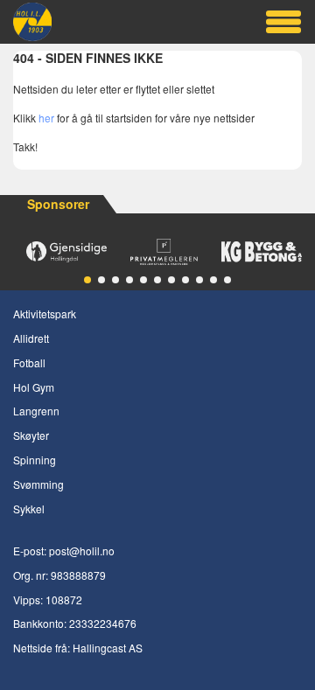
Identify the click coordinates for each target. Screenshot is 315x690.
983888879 (78, 575)
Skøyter (31, 435)
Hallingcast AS (108, 647)
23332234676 (102, 623)
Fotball (29, 362)
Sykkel (29, 508)
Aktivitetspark (44, 313)
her (46, 117)
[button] (87, 279)
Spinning (34, 459)
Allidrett (31, 338)
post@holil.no (82, 550)
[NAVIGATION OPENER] (283, 22)
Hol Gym (33, 387)
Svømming (38, 484)
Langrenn (36, 410)
